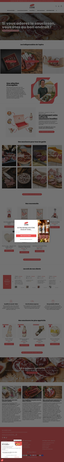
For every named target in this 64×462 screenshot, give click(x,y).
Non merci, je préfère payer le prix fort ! (26, 239)
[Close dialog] (48, 221)
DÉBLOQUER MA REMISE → (26, 235)
